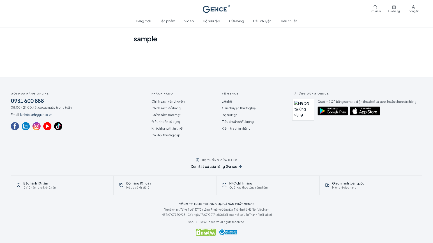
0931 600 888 (27, 100)
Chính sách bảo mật (166, 115)
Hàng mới (143, 21)
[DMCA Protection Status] (206, 232)
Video (189, 21)
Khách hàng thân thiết (168, 128)
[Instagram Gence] (36, 126)
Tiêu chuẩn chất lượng (238, 121)
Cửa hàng (236, 21)
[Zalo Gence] (26, 126)
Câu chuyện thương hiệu (240, 108)
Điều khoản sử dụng (166, 121)
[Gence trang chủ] (216, 9)
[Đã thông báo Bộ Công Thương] (228, 232)
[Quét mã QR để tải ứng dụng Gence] (303, 110)
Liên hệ (227, 101)
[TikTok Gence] (58, 126)
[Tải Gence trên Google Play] (333, 110)
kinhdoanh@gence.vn (36, 114)
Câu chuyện (262, 21)
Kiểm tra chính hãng (236, 128)
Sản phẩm (167, 21)
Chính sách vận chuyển (168, 101)
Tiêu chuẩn (288, 21)
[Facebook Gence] (15, 126)
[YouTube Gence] (47, 126)
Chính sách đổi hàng (166, 108)
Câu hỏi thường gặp (166, 135)
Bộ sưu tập (211, 21)
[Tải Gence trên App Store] (365, 110)
